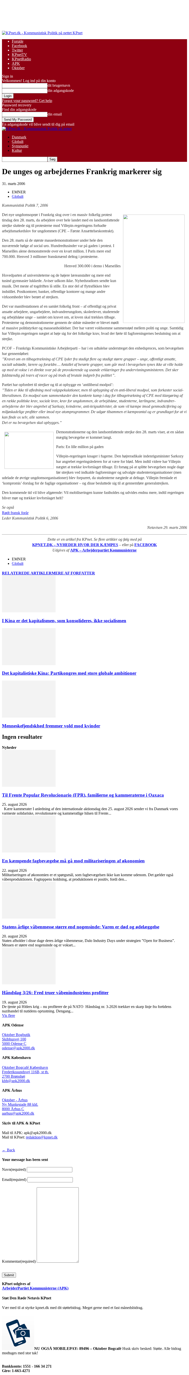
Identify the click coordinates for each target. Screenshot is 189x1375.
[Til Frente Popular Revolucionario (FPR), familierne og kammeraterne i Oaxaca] (29, 785)
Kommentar (19, 1261)
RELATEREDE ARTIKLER (27, 573)
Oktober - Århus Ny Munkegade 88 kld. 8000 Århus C (20, 1104)
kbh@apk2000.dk (16, 1081)
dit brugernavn (58, 85)
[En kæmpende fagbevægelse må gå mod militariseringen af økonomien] (29, 851)
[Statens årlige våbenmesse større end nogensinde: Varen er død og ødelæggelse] (29, 917)
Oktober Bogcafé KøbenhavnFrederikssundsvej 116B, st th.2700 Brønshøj (25, 1071)
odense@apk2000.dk (18, 1048)
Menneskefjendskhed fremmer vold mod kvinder (51, 725)
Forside (17, 41)
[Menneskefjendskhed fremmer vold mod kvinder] (29, 716)
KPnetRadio (21, 59)
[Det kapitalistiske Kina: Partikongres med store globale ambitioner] (29, 664)
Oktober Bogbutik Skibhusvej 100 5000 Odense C (16, 1039)
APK (16, 63)
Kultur (17, 150)
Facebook (19, 46)
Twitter (17, 50)
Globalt (17, 141)
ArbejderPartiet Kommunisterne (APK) (35, 1288)
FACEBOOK (145, 545)
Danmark (19, 137)
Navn (14, 1169)
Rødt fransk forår (15, 513)
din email (54, 114)
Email (14, 1179)
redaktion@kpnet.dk (42, 1137)
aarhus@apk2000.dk (18, 1113)
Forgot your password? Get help (27, 101)
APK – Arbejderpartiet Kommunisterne (103, 550)
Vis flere (8, 1015)
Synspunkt (20, 146)
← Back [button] (8, 1150)
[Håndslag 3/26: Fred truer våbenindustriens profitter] (29, 983)
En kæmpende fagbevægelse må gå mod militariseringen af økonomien (73, 860)
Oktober (18, 68)
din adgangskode (60, 90)
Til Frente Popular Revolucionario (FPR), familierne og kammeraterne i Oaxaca (83, 795)
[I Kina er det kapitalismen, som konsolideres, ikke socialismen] (29, 611)
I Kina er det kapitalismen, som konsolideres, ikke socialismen (64, 620)
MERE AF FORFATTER (73, 573)
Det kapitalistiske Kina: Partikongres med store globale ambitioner (69, 673)
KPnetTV (19, 54)
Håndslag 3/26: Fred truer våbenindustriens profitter (55, 992)
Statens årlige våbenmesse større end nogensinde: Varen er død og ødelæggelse (80, 926)
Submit (9, 1275)
